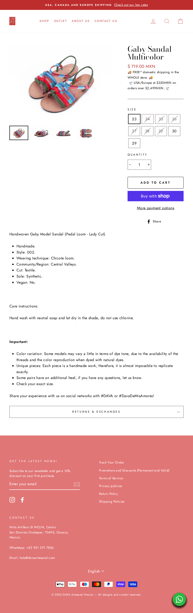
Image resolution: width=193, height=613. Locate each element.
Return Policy (108, 493)
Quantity (138, 155)
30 (174, 131)
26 (174, 119)
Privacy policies (110, 486)
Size (132, 109)
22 (161, 131)
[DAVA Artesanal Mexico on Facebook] (22, 500)
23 (134, 119)
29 (134, 143)
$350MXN (164, 82)
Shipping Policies (112, 501)
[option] (93, 5)
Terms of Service (111, 478)
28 (147, 131)
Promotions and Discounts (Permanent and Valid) (134, 470)
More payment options (155, 208)
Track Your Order (111, 462)
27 (134, 131)
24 (147, 119)
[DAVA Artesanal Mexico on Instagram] (12, 500)
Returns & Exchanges (96, 412)
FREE (136, 72)
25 (161, 119)
